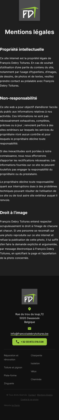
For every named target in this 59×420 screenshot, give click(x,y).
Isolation (35, 363)
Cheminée (36, 379)
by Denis (16, 405)
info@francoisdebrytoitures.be (29, 333)
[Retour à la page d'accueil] (29, 296)
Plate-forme (10, 375)
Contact (32, 395)
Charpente (36, 355)
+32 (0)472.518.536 (32, 341)
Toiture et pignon (13, 367)
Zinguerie (9, 383)
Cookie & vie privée (30, 399)
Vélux (34, 371)
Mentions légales (45, 395)
